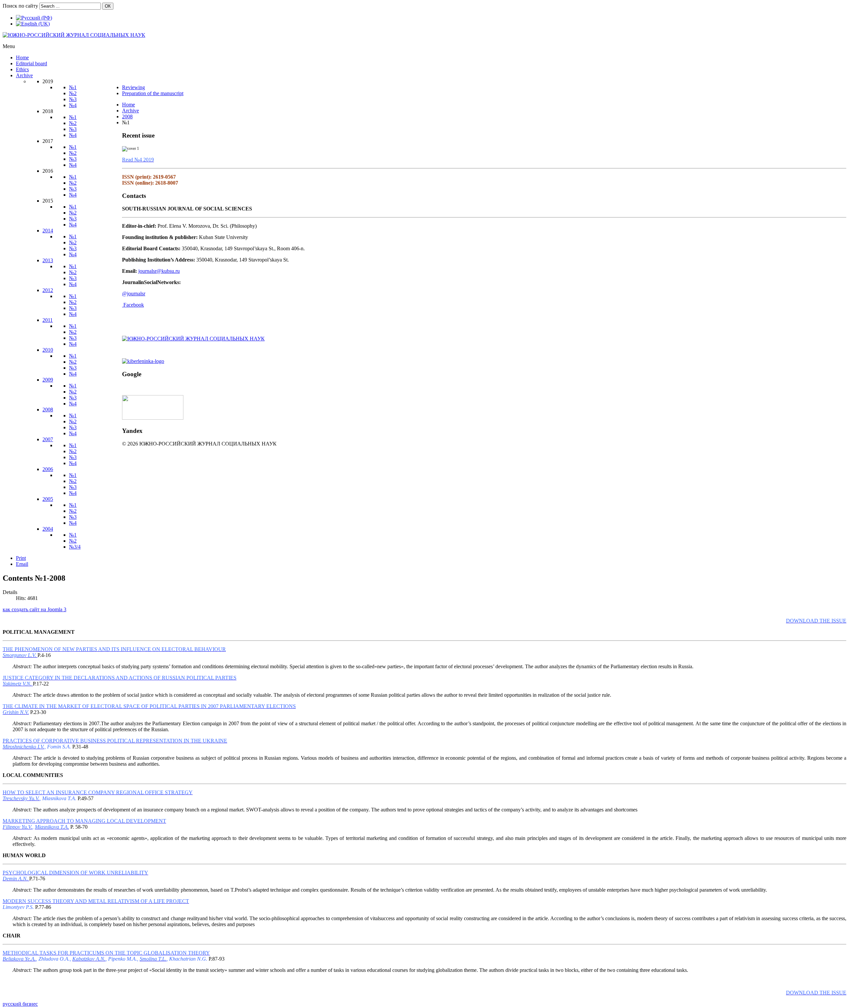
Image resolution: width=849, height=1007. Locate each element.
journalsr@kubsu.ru (159, 271)
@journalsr (133, 293)
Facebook (133, 305)
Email (22, 564)
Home (128, 104)
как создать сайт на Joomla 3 (34, 609)
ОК (108, 6)
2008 (127, 116)
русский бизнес (20, 1004)
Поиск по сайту (20, 6)
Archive (130, 110)
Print (21, 558)
